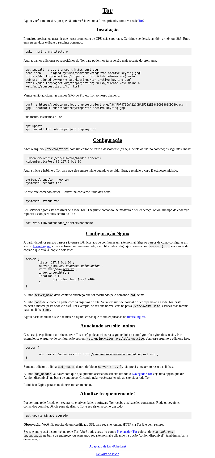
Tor (140, 21)
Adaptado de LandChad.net (107, 446)
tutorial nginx (42, 246)
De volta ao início (107, 454)
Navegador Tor (142, 374)
